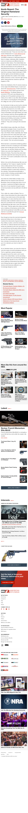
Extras (5, 19)
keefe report (11, 280)
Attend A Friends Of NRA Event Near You (12, 747)
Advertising (3, 597)
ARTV (2, 541)
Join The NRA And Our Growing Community (13, 710)
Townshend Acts (11, 89)
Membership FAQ (4, 640)
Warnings (2, 754)
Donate (17, 1)
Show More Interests (17, 565)
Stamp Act (6, 90)
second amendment (19, 281)
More (9, 408)
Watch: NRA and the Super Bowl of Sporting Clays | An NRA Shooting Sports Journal (6, 382)
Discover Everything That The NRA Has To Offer (12, 728)
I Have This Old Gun (6, 546)
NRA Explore (3, 631)
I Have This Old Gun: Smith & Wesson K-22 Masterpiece (8, 450)
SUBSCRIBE (7, 582)
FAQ (2, 600)
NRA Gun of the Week (5, 622)
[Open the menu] (25, 4)
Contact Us (3, 599)
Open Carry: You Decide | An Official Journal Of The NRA (6, 396)
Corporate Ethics (18, 752)
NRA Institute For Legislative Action (8, 629)
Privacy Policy (3, 752)
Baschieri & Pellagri (6, 524)
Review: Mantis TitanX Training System (9, 468)
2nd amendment (10, 281)
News (2, 19)
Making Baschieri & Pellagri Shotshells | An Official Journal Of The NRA (14, 522)
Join (10, 1)
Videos (2, 618)
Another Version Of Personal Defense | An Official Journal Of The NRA (21, 381)
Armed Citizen (4, 620)
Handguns (9, 19)
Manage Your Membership (6, 642)
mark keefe (5, 280)
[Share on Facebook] (2, 22)
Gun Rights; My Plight (8, 293)
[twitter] (5, 22)
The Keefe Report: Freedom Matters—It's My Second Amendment (13, 287)
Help (2, 602)
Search (2, 604)
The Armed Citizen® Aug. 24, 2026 (8, 442)
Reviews (5, 438)
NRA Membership (4, 636)
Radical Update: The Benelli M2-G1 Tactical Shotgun (9, 476)
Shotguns (19, 524)
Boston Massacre (5, 92)
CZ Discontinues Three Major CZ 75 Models (8, 459)
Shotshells (13, 524)
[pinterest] (8, 22)
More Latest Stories (17, 488)
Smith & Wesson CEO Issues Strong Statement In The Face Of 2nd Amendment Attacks (12, 301)
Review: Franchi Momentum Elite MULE (13, 429)
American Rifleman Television (9, 503)
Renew (13, 1)
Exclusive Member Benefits (6, 638)
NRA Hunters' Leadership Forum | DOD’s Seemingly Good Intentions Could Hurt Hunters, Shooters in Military (21, 398)
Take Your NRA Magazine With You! (11, 692)
